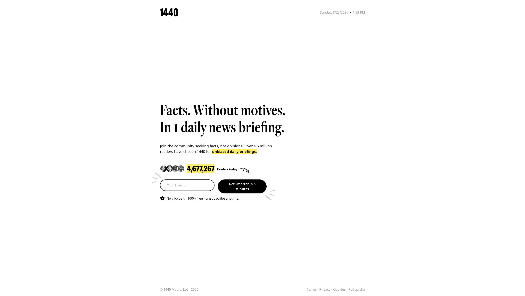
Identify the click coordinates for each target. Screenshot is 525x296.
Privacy (324, 289)
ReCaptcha (356, 289)
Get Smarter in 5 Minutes (242, 186)
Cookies (339, 289)
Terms (311, 289)
